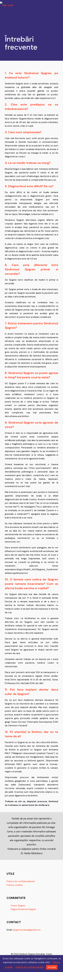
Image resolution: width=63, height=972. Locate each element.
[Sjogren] (6, 4)
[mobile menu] (59, 4)
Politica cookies (15, 885)
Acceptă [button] (52, 967)
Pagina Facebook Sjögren (23, 909)
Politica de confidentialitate (21, 881)
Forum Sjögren (18, 905)
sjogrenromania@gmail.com (27, 929)
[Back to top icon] (31, 947)
